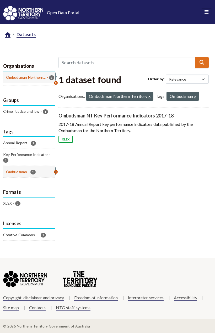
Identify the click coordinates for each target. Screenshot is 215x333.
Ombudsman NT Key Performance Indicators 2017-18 (116, 115)
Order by (156, 79)
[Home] (7, 35)
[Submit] (202, 62)
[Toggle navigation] (206, 12)
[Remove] (149, 97)
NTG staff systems (73, 307)
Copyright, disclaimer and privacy (33, 297)
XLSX (65, 139)
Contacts (37, 307)
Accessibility (185, 297)
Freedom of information (96, 297)
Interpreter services (146, 297)
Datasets (26, 34)
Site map (11, 307)
